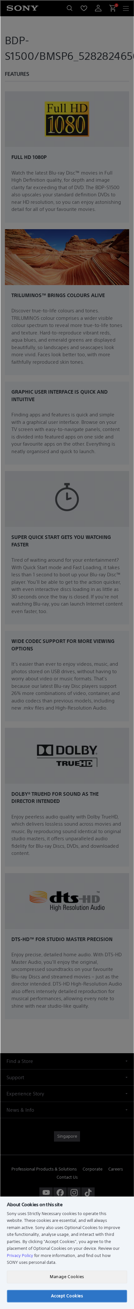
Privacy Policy (20, 1255)
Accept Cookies (67, 1296)
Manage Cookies (67, 1276)
